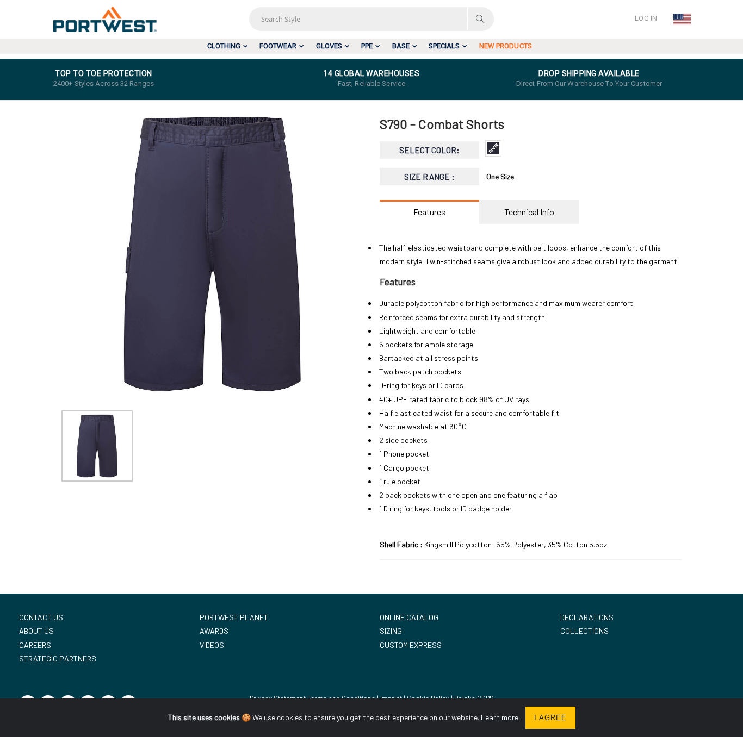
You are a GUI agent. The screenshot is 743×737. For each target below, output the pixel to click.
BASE (401, 46)
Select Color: (429, 150)
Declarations (587, 617)
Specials (444, 46)
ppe (367, 46)
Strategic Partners (57, 658)
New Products (505, 46)
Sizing (391, 630)
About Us (36, 630)
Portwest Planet (234, 617)
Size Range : (429, 177)
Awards (214, 630)
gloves (329, 46)
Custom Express (411, 644)
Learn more (500, 717)
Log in (646, 18)
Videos (212, 644)
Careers (35, 644)
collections (584, 630)
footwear (277, 46)
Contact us (41, 617)
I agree (550, 718)
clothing (223, 46)
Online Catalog (409, 617)
